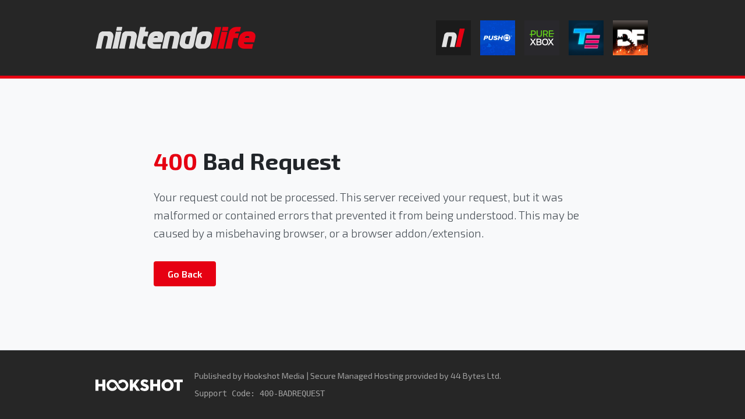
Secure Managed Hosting (356, 376)
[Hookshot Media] (139, 384)
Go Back (185, 273)
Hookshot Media (274, 376)
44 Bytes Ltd (474, 376)
